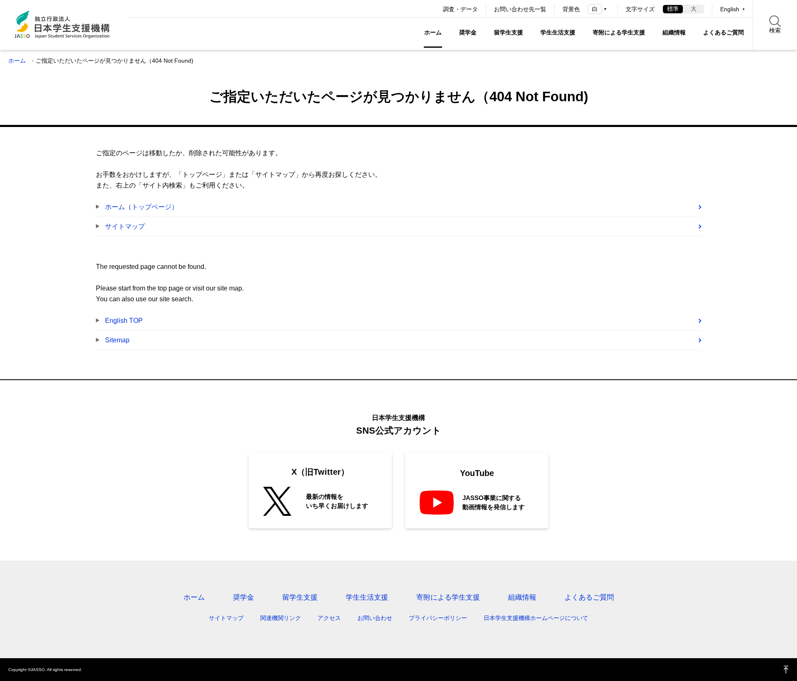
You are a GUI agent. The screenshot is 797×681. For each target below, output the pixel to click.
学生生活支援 (557, 32)
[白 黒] (598, 9)
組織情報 (674, 32)
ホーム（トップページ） (141, 206)
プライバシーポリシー (438, 618)
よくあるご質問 (723, 32)
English (729, 9)
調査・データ (460, 9)
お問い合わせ (374, 618)
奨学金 (468, 32)
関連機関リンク (280, 618)
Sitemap (117, 340)
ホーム (433, 32)
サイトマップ (125, 226)
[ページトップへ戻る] (786, 670)
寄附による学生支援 (619, 32)
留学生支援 (508, 32)
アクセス (329, 618)
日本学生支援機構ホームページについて (536, 618)
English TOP (124, 320)
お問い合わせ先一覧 (520, 9)
